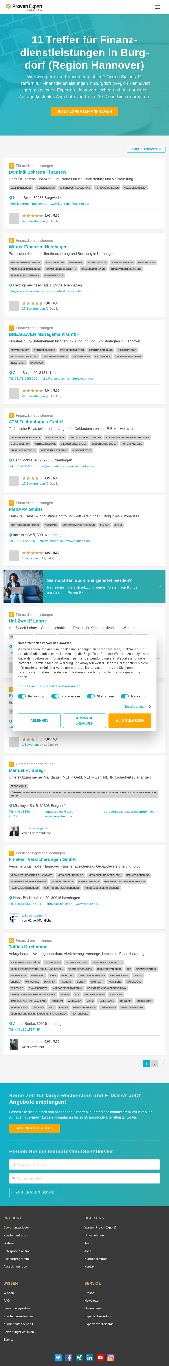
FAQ (7, 1284)
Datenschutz (78, 1353)
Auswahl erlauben (84, 721)
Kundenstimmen (96, 1242)
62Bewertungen (33, 221)
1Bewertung (31, 552)
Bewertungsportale (17, 1292)
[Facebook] (68, 1343)
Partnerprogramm (16, 1242)
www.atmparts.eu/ (80, 459)
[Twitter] (58, 1343)
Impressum (26, 686)
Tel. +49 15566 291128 (19, 804)
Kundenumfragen (16, 1219)
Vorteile (9, 1227)
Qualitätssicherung (101, 1353)
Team (88, 1227)
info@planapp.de (51, 534)
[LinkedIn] (89, 1343)
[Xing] (79, 1343)
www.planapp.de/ (78, 534)
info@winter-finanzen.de (26, 291)
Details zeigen (135, 706)
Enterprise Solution (17, 1235)
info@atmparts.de (51, 459)
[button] (32, 216)
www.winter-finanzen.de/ (64, 291)
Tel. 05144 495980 (22, 459)
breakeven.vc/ (83, 372)
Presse (89, 1277)
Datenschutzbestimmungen (59, 686)
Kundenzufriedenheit (18, 1308)
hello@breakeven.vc (55, 372)
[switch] (54, 696)
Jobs (87, 1235)
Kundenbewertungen (18, 1300)
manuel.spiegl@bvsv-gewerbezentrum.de (59, 804)
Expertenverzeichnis (98, 1308)
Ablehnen (39, 720)
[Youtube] (100, 1343)
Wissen (9, 1277)
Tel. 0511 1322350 (22, 534)
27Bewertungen (33, 308)
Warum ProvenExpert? (100, 1211)
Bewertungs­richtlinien (19, 1316)
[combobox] (84, 1148)
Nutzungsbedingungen (52, 1353)
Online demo (93, 1292)
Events (8, 1323)
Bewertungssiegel (16, 1211)
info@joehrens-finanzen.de (28, 203)
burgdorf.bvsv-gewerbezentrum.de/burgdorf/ (130, 802)
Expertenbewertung (98, 1300)
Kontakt (89, 1250)
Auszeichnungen (15, 1250)
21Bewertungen (33, 389)
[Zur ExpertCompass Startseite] (28, 7)
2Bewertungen (32, 738)
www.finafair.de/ (87, 894)
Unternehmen (94, 1219)
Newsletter (92, 1284)
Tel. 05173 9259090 (23, 372)
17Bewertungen (33, 477)
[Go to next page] (163, 1047)
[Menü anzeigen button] (157, 7)
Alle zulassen (129, 720)
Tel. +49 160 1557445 (24, 1013)
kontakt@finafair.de (58, 894)
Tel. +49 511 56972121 (25, 894)
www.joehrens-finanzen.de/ (70, 203)
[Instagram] (110, 1343)
